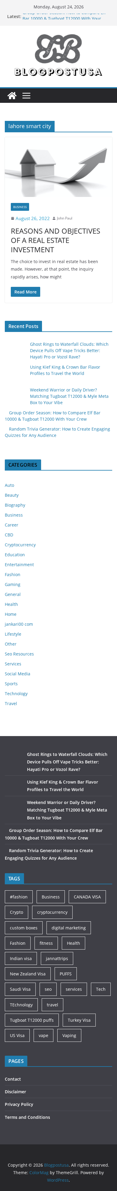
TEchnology (21, 1005)
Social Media (17, 674)
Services (13, 664)
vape (43, 1035)
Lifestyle (13, 634)
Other (10, 644)
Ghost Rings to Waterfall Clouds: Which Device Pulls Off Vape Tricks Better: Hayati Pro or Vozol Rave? (69, 350)
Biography (15, 505)
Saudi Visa (20, 989)
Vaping (69, 1035)
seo (48, 989)
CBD (9, 535)
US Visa (17, 1035)
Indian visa (21, 958)
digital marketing (69, 928)
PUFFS (66, 974)
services (74, 989)
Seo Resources (19, 654)
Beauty (12, 495)
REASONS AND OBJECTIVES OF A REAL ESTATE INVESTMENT (55, 240)
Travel (11, 703)
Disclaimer (15, 1091)
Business (20, 207)
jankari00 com (19, 624)
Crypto (16, 912)
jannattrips (57, 958)
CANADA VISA (87, 897)
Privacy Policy (19, 1104)
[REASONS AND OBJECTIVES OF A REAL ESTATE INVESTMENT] (58, 167)
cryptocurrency (52, 912)
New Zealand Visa (28, 974)
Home (10, 614)
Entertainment (19, 564)
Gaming (12, 584)
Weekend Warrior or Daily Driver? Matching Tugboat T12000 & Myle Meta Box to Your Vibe (69, 396)
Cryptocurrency (20, 545)
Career (11, 525)
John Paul (64, 218)
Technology (16, 693)
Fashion (12, 574)
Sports (11, 683)
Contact (13, 1079)
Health (11, 604)
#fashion (19, 897)
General (13, 594)
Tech (101, 989)
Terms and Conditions (27, 1117)
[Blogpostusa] (12, 95)
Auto (9, 485)
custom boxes (24, 928)
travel (52, 1005)
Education (15, 554)
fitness (46, 943)
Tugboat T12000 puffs (32, 1020)
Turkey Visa (79, 1020)
